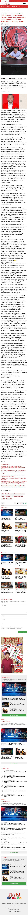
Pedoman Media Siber (14, 909)
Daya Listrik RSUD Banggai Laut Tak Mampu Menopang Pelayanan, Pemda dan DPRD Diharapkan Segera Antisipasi (13, 472)
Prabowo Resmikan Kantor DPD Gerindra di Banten (14, 787)
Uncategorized (19, 13)
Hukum (5, 13)
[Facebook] (8, 898)
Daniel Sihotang (8, 493)
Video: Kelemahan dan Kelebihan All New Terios (14, 791)
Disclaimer (20, 908)
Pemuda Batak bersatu (17, 496)
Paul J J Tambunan (6, 496)
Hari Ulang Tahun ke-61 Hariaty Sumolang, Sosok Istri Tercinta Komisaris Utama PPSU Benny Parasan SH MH (13, 486)
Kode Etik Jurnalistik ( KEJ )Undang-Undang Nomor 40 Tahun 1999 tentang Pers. (14, 904)
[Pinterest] (13, 898)
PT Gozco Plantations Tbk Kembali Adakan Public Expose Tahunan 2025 (15, 772)
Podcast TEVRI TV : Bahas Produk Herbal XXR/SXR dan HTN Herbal (13, 479)
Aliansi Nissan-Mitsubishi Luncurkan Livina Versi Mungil (14, 796)
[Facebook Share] (15, 503)
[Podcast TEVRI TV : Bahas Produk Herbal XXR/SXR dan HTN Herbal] (21, 525)
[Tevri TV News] (6, 3)
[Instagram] (15, 898)
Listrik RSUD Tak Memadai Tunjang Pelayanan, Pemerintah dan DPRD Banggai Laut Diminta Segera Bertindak (13, 467)
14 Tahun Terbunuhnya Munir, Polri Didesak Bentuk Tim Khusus (15, 782)
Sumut (3, 498)
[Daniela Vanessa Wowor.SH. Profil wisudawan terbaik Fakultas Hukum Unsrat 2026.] (7, 525)
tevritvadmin (6, 23)
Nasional (14, 13)
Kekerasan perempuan (19, 493)
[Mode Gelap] (24, 4)
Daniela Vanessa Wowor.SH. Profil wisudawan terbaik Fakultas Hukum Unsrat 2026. (13, 475)
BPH (2, 493)
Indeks (14, 902)
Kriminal (9, 13)
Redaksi (15, 908)
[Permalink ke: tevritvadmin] (2, 24)
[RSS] (20, 898)
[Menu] (2, 3)
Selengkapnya (13, 715)
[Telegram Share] (23, 503)
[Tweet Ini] (18, 503)
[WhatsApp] (18, 898)
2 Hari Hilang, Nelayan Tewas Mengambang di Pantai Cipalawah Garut (14, 777)
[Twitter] (10, 898)
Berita (2, 13)
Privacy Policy (8, 908)
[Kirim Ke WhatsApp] (26, 503)
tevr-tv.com (9, 498)
